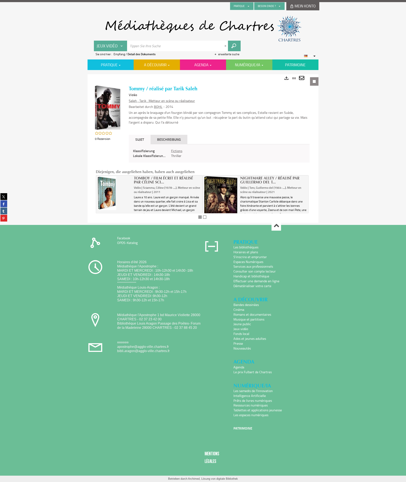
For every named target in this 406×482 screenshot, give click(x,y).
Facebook (123, 238)
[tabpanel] (203, 148)
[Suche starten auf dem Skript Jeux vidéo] (234, 46)
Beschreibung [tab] (169, 139)
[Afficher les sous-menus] (248, 6)
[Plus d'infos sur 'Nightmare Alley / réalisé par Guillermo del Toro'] (220, 200)
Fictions (176, 151)
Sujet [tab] (139, 139)
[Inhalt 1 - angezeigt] (200, 217)
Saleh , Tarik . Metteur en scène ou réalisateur (162, 100)
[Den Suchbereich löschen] (226, 46)
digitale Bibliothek (227, 478)
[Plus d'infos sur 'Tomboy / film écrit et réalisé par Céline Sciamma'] (114, 193)
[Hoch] (276, 226)
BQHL (158, 106)
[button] (107, 107)
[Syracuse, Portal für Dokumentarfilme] (203, 29)
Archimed (194, 478)
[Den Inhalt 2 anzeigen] (204, 217)
